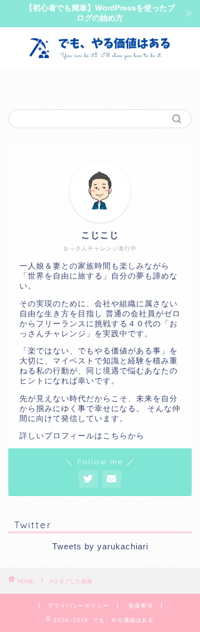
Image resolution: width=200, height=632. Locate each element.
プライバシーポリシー (78, 606)
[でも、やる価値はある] (100, 56)
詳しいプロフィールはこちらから (81, 436)
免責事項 (140, 606)
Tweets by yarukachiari (100, 546)
